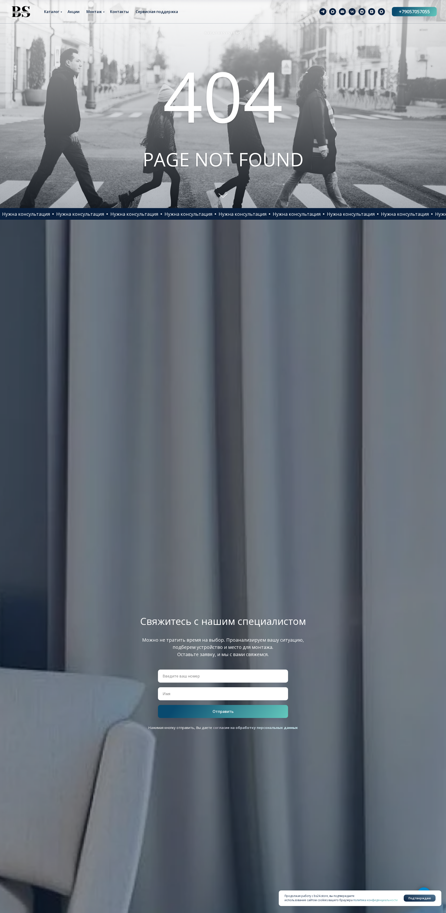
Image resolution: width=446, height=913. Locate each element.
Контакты (119, 11)
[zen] (371, 11)
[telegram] (322, 11)
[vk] (352, 11)
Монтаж (94, 11)
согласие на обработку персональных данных (255, 727)
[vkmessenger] (361, 11)
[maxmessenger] (332, 11)
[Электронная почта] (342, 11)
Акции (73, 11)
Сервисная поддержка (157, 11)
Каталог (51, 11)
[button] (28, 214)
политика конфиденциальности (375, 900)
